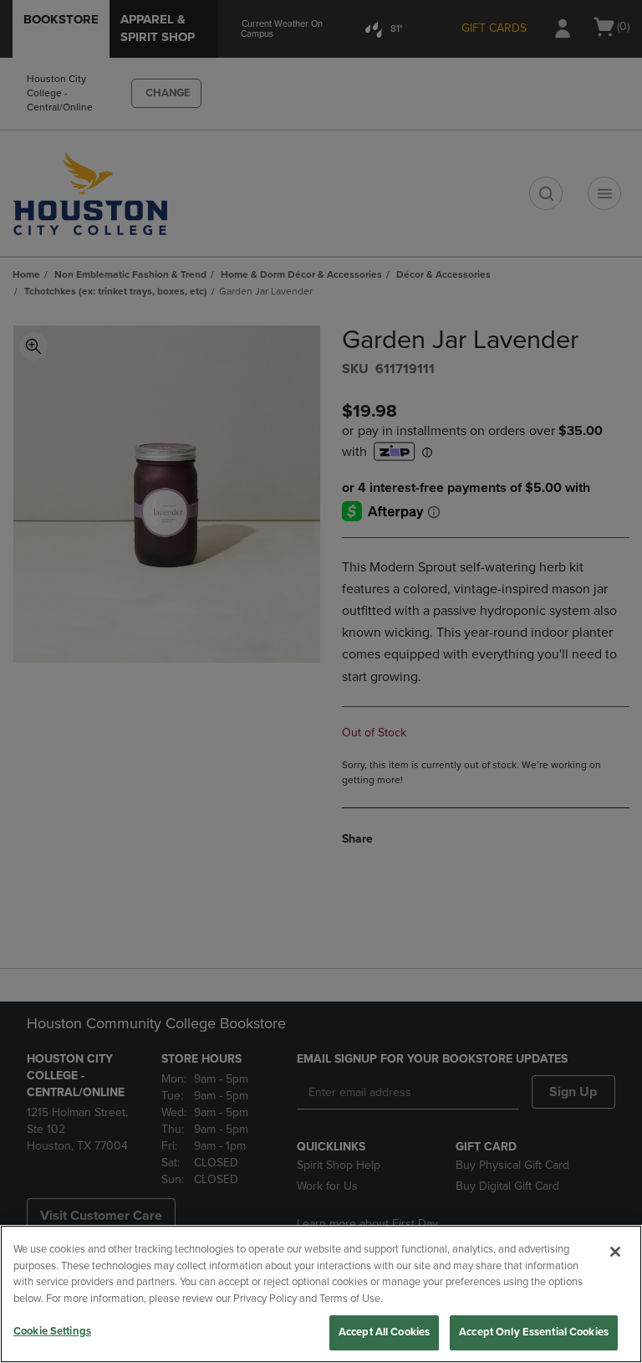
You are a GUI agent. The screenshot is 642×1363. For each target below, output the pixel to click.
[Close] (615, 1251)
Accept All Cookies (384, 1332)
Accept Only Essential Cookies (534, 1332)
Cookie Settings (52, 1331)
